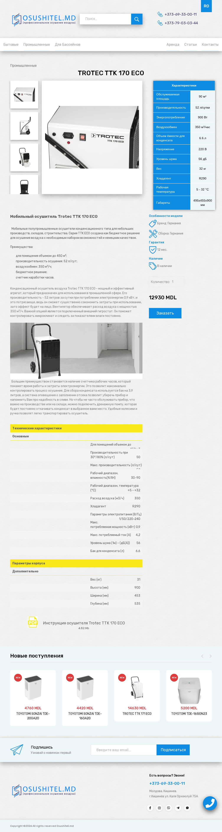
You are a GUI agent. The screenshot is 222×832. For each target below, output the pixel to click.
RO (206, 6)
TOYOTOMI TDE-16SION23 (189, 714)
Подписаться (173, 749)
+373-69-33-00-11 (181, 14)
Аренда (172, 44)
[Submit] (137, 18)
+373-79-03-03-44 (181, 23)
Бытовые (10, 44)
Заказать (165, 313)
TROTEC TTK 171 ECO (137, 714)
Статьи (190, 44)
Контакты (210, 44)
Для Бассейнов (67, 44)
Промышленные (36, 44)
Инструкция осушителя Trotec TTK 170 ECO (84, 624)
